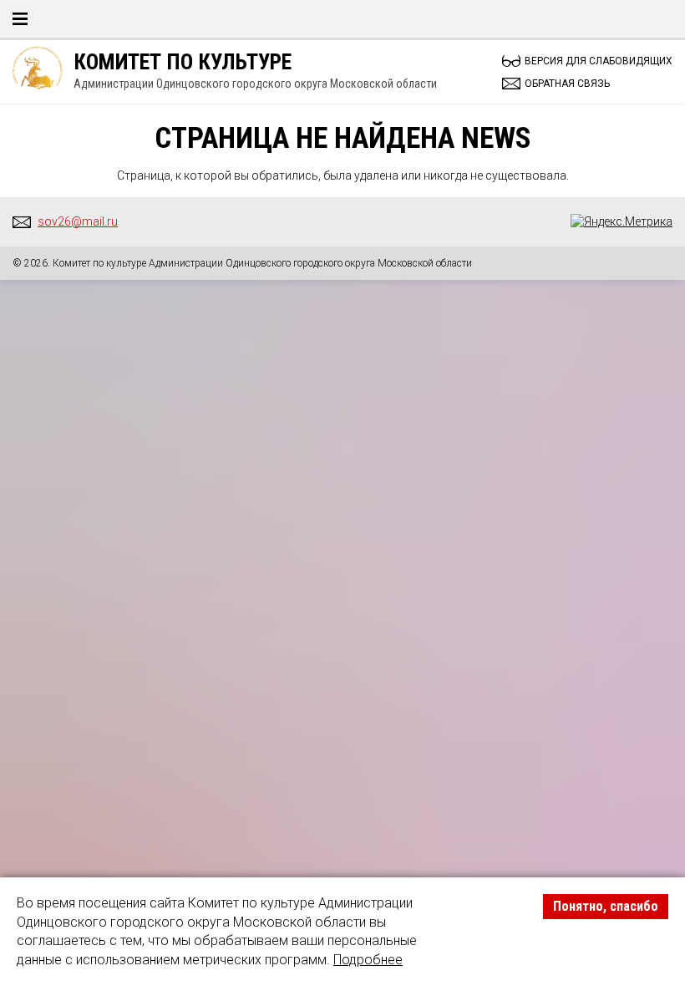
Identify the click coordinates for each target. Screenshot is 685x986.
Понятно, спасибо (605, 906)
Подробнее (368, 960)
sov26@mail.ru (78, 221)
